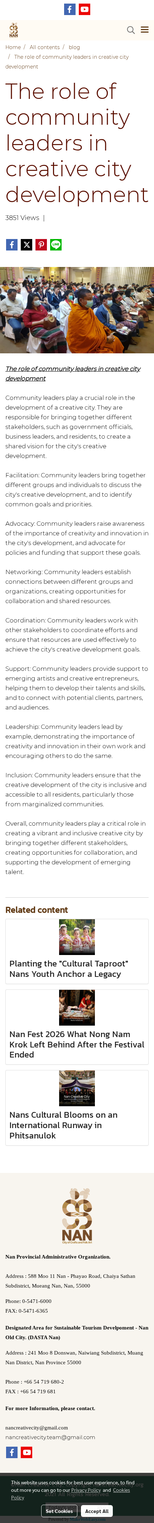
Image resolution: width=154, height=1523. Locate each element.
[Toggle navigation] (145, 30)
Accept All (97, 1511)
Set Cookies (59, 1511)
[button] (128, 30)
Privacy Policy (86, 1489)
